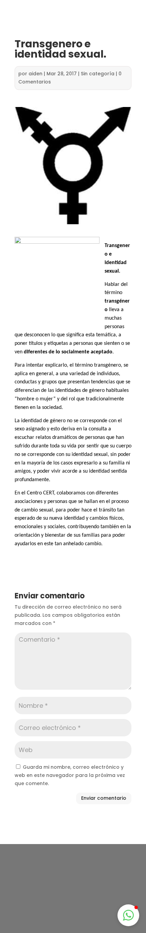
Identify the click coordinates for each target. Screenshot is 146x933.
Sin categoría (97, 73)
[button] (128, 915)
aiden (35, 73)
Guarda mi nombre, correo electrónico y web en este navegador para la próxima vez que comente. (70, 775)
